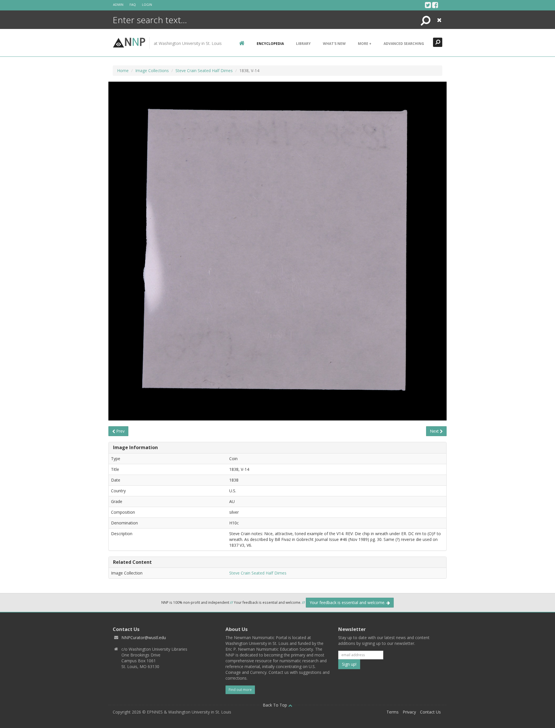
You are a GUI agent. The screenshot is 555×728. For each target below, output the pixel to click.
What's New (334, 43)
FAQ (133, 4)
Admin (118, 4)
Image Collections (152, 70)
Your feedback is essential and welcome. (348, 602)
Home (123, 70)
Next (435, 431)
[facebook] (435, 4)
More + (364, 43)
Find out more (240, 689)
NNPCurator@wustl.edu (143, 637)
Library (303, 43)
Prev (120, 431)
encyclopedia (270, 43)
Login (147, 4)
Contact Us (430, 712)
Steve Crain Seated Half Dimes (204, 70)
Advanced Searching (404, 43)
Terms (392, 712)
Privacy (409, 712)
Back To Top (275, 705)
